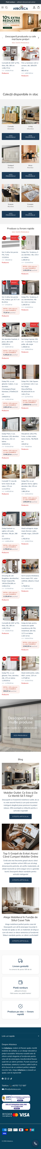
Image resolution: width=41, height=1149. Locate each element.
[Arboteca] (20, 7)
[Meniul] (2, 7)
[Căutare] (7, 7)
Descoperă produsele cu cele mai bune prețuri (20, 38)
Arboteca (10, 1141)
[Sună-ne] (35, 1143)
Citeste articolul (20, 816)
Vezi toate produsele (20, 42)
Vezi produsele (21, 735)
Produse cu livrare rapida (20, 228)
